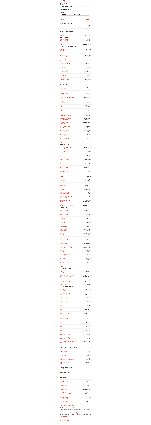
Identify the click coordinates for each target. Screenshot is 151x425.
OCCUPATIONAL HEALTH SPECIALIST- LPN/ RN (67, 280)
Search (88, 19)
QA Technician (62, 358)
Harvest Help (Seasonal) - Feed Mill (65, 159)
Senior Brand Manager (63, 375)
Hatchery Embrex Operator (64, 230)
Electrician (61, 240)
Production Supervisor (63, 304)
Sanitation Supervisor (63, 384)
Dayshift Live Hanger (63, 148)
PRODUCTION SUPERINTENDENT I (65, 321)
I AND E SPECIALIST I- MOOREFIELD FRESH (66, 247)
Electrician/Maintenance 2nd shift (65, 122)
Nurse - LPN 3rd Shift (63, 272)
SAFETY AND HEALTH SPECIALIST (65, 378)
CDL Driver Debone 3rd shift (64, 72)
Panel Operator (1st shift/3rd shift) (65, 293)
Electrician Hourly (62, 242)
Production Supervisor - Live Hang (65, 313)
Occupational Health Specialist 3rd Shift (66, 99)
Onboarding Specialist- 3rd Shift (65, 197)
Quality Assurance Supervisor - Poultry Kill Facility (67, 359)
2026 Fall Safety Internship (64, 93)
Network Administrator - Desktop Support (66, 205)
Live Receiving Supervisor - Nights (65, 290)
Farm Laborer (62, 152)
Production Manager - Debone (64, 296)
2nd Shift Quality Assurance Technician (66, 348)
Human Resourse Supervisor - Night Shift (66, 196)
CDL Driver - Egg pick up (63, 60)
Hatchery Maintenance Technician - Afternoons (67, 127)
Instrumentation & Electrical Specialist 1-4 (66, 254)
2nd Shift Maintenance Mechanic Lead (65, 115)
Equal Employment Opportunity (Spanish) (64, 420)
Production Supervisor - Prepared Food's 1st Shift (67, 335)
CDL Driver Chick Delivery (64, 71)
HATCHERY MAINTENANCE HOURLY (65, 126)
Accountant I (62, 26)
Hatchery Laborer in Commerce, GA (65, 168)
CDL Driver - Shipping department (65, 68)
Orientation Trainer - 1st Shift (64, 201)
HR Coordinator (62, 186)
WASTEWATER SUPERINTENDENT (65, 111)
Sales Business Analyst (63, 51)
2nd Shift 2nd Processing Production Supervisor (67, 32)
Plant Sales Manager (63, 373)
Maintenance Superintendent (64, 262)
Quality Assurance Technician (64, 362)
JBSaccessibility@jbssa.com (73, 412)
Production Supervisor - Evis (64, 312)
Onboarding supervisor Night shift (65, 200)
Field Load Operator (63, 80)
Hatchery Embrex (62, 163)
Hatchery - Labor (62, 160)
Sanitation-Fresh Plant (63, 181)
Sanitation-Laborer (63, 35)
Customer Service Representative (65, 397)
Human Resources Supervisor (64, 192)
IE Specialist (62, 251)
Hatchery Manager (63, 234)
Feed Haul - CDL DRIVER (63, 76)
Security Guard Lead (63, 110)
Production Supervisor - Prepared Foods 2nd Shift (67, 337)
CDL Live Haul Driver (63, 219)
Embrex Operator (62, 223)
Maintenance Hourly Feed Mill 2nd (65, 139)
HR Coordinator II (62, 189)
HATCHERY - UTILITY (63, 162)
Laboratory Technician (63, 352)
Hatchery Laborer (62, 166)
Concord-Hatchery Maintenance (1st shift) (66, 118)
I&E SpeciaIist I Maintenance (64, 248)
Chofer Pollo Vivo (62, 222)
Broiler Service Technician (64, 40)
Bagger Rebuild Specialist (64, 239)
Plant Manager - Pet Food (64, 294)
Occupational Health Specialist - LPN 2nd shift (67, 275)
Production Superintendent (64, 297)
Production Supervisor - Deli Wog (65, 334)
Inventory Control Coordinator (64, 398)
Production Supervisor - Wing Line (65, 338)
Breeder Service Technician (64, 39)
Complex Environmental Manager (65, 94)
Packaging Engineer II (63, 87)
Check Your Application (64, 405)
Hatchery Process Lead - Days (64, 171)
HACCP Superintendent (63, 351)
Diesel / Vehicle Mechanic (64, 119)
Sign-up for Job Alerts (71, 405)
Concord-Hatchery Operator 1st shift (65, 147)
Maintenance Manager (63, 258)
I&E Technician (62, 250)
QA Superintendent (63, 355)
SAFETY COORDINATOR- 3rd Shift (65, 281)
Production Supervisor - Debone (65, 310)
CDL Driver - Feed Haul (63, 218)
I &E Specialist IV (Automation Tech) (65, 246)
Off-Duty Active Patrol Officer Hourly (65, 101)
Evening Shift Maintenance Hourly (65, 243)
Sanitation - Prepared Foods (64, 179)
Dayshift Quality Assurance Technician (65, 350)
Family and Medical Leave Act (63, 417)
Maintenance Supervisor (63, 265)
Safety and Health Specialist (64, 102)
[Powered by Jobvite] (62, 423)
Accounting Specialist (63, 27)
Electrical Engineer (63, 85)
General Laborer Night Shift (64, 158)
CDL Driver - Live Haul (63, 67)
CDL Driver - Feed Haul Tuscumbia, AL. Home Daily (67, 66)
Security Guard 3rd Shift (63, 284)
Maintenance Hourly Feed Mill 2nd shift (66, 141)
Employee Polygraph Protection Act (64, 416)
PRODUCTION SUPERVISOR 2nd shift (65, 339)
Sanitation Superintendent (64, 381)
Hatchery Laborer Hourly (64, 167)
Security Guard (62, 44)
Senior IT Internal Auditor (64, 29)
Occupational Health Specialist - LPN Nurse (66, 276)
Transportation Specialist (64, 401)
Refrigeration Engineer (63, 88)
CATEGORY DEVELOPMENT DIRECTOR (65, 48)
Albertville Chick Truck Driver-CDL (65, 55)
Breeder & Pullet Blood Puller (64, 209)
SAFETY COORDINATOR (63, 103)
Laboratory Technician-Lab (64, 354)
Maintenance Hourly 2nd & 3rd (64, 138)
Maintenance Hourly (63, 131)
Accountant (62, 25)
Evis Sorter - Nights (63, 151)
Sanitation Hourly (62, 180)
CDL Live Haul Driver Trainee (64, 221)
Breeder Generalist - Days (64, 56)
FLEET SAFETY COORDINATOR (64, 96)
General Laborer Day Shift (64, 156)
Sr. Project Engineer (63, 89)
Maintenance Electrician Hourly (64, 130)
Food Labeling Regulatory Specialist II (65, 368)
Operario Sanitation (63, 176)
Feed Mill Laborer (62, 154)
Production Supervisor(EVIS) (64, 342)
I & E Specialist (62, 244)
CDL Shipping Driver (63, 75)
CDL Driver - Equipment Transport (65, 62)
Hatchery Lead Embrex (63, 170)
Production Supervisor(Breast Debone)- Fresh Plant (67, 341)
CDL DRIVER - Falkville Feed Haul (65, 64)
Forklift (61, 155)
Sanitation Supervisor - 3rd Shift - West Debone (67, 393)
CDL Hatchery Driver (63, 74)
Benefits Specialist (63, 185)
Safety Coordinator (63, 105)
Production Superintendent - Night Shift (66, 302)
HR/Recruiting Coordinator (64, 319)
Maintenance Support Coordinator (65, 34)
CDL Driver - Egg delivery (64, 59)
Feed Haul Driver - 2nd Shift (64, 78)
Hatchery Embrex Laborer (64, 229)
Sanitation (61, 177)
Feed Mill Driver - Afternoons (64, 79)
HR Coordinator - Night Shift (64, 188)
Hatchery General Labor (63, 164)
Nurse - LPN (62, 271)
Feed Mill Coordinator (63, 226)
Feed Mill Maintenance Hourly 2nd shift (66, 123)
